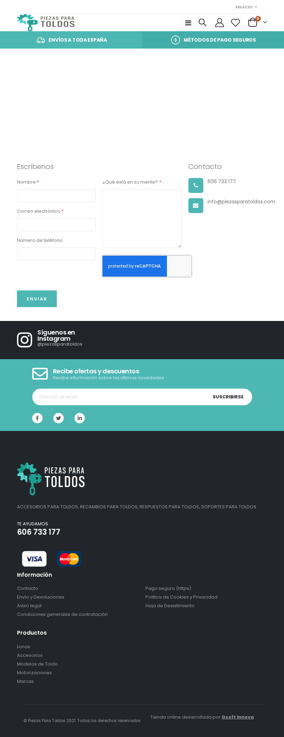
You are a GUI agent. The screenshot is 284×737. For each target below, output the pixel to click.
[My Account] (220, 22)
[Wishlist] (235, 22)
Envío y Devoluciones (40, 597)
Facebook (37, 418)
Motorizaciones (34, 672)
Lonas (23, 646)
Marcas (25, 681)
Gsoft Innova (238, 717)
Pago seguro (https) (168, 588)
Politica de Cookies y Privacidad (181, 597)
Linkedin (79, 418)
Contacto (27, 588)
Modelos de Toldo (37, 664)
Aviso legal (29, 605)
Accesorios (30, 655)
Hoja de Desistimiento (170, 605)
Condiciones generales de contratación (62, 614)
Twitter (58, 418)
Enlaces (244, 7)
